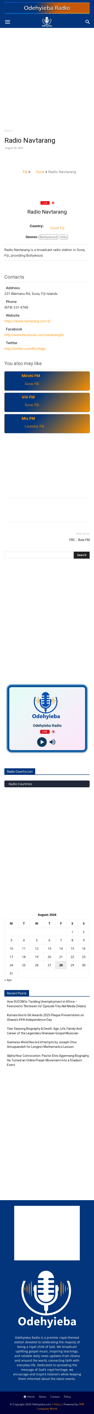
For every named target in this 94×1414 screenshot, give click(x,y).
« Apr (8, 980)
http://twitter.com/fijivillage (25, 349)
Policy (67, 1397)
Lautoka (31, 426)
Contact (55, 1397)
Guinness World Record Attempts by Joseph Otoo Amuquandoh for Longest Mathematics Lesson (42, 1044)
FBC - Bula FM (79, 540)
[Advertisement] (47, 77)
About (42, 1397)
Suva (40, 172)
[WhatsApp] (39, 157)
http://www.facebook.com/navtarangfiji (34, 335)
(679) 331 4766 (16, 307)
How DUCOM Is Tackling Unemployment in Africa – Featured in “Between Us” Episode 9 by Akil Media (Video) (46, 1004)
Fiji (25, 172)
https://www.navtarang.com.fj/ (27, 321)
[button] (7, 22)
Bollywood (48, 237)
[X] (18, 157)
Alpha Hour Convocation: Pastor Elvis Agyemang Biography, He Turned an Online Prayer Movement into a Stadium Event (48, 1060)
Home (8, 130)
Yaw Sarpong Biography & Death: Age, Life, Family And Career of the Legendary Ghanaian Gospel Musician (44, 1031)
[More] (49, 157)
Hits (64, 237)
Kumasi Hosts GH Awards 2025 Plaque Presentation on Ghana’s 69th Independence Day (45, 1017)
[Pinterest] (28, 157)
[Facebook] (8, 157)
